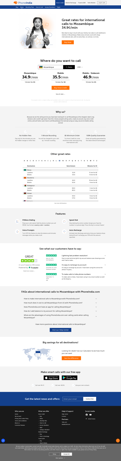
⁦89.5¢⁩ (73, 190)
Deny (54, 454)
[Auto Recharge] (64, 231)
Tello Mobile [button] (91, 3)
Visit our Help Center (60, 330)
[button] (60, 2)
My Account (18, 416)
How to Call (39, 7)
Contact (64, 416)
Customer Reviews (20, 425)
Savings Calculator (45, 429)
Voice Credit (41, 414)
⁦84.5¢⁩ (73, 188)
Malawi (29, 193)
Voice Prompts (28, 230)
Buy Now (67, 42)
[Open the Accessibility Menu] (3, 440)
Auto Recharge (75, 230)
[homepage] (23, 2)
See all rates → (60, 94)
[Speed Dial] (64, 221)
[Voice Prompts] (17, 231)
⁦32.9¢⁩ (73, 172)
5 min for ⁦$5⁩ (93, 188)
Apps (58, 7)
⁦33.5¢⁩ (73, 175)
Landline (30, 172)
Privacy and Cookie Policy (21, 418)
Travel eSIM (41, 438)
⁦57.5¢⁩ (73, 198)
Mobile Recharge (42, 432)
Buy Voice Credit (60, 88)
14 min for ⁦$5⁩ (93, 175)
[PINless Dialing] (17, 221)
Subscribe (90, 399)
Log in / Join (102, 2)
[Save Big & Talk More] (38, 355)
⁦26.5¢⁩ (73, 180)
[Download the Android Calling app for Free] (69, 377)
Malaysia (30, 201)
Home (16, 414)
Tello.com (64, 422)
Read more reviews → (29, 271)
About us (17, 423)
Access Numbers (50, 7)
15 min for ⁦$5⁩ (93, 172)
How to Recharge (44, 436)
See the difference (71, 358)
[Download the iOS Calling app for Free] (51, 377)
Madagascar (31, 185)
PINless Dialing (28, 220)
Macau (29, 170)
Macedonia (30, 178)
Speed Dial (73, 220)
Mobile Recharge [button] (71, 3)
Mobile (29, 175)
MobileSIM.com (66, 424)
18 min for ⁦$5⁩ (93, 180)
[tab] (24, 160)
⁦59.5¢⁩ (73, 196)
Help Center (65, 414)
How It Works (43, 443)
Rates (41, 418)
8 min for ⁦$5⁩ (93, 182)
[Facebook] (87, 414)
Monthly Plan (30, 7)
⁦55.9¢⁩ (73, 182)
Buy (17, 7)
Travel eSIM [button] (82, 3)
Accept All (67, 454)
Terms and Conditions (21, 421)
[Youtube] (91, 414)
